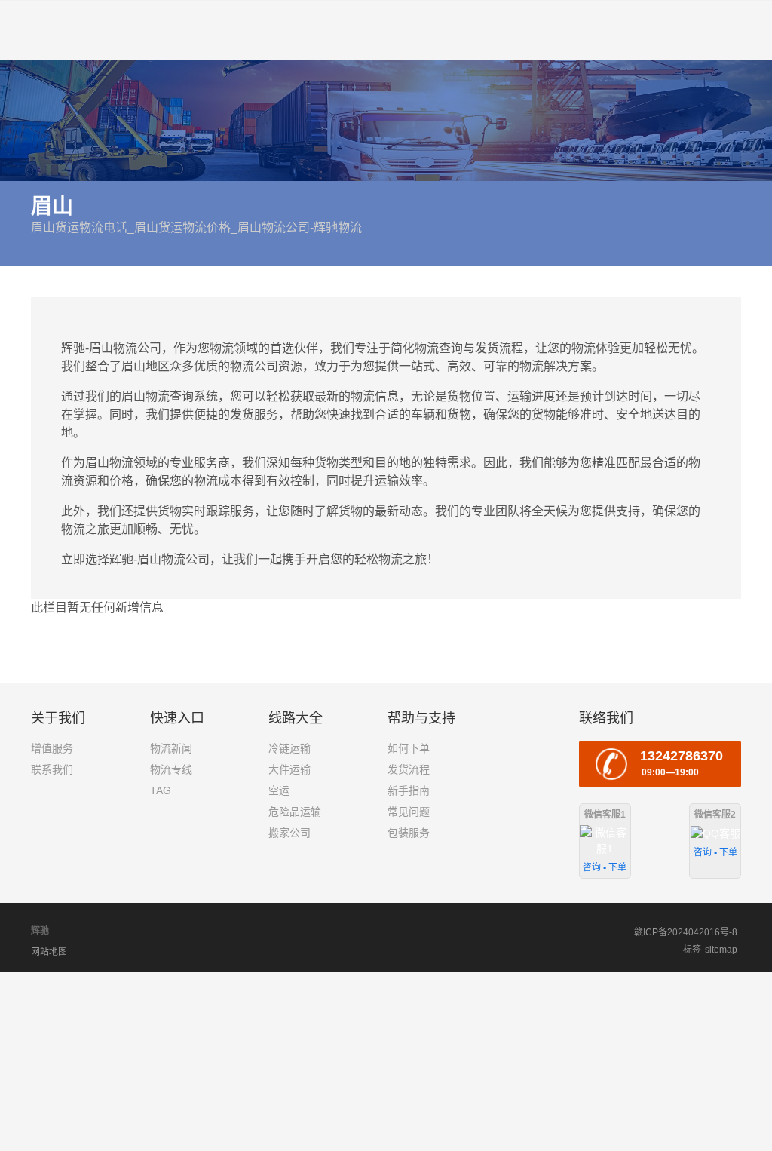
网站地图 (49, 952)
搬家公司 (289, 833)
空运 (279, 790)
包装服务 (409, 833)
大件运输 (289, 769)
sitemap (721, 949)
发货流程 (409, 769)
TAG (160, 790)
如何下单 (409, 748)
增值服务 (52, 748)
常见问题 (409, 812)
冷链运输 (289, 748)
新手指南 (409, 790)
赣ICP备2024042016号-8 (685, 932)
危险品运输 (294, 812)
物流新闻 (171, 748)
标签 (692, 949)
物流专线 (171, 769)
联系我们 (52, 769)
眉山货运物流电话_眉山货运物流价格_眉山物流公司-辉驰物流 (196, 227)
